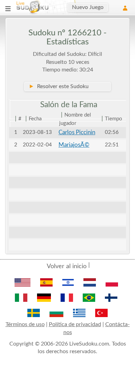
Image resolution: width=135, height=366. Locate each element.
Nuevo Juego (88, 7)
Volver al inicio (67, 266)
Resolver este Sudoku (59, 86)
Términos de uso (25, 324)
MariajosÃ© (73, 145)
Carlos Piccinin (76, 132)
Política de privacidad (75, 324)
